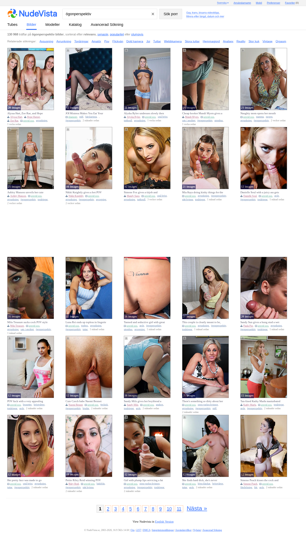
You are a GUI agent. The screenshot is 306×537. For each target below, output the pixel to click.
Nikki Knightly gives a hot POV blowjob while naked (84, 192)
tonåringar (43, 199)
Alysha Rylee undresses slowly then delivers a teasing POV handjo (144, 113)
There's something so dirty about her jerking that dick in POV (202, 401)
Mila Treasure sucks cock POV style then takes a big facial (27, 322)
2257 (138, 530)
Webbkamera (173, 41)
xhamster (72, 116)
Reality (240, 41)
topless (84, 325)
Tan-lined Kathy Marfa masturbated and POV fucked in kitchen (260, 401)
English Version (164, 521)
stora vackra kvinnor (208, 404)
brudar (86, 408)
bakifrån (101, 483)
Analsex (228, 41)
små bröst (162, 116)
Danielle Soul (250, 195)
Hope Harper (33, 116)
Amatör (96, 41)
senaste (102, 34)
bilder (31, 25)
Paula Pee (248, 325)
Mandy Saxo (133, 195)
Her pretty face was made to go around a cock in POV (24, 480)
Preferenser (273, 2)
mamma (260, 116)
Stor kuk (254, 41)
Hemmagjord (211, 41)
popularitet (117, 34)
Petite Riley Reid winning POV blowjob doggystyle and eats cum (84, 480)
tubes (12, 25)
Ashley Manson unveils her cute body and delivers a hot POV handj (27, 192)
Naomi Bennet (75, 404)
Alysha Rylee (133, 116)
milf (81, 116)
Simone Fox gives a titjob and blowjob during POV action (141, 192)
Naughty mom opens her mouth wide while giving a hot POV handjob (258, 113)
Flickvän (117, 41)
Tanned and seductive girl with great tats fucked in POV (144, 322)
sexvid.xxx (28, 120)
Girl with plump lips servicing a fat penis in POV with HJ (143, 480)
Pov (106, 41)
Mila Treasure (17, 325)
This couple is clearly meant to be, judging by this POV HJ (201, 322)
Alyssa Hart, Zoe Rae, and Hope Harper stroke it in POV (25, 113)
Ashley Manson (18, 195)
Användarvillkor (183, 530)
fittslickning (246, 487)
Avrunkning (63, 41)
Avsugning (46, 41)
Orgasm (281, 41)
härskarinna (91, 116)
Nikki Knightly (75, 195)
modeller (52, 25)
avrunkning (41, 120)
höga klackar (204, 483)
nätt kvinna (187, 199)
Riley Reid (73, 483)
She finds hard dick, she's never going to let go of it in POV (199, 480)
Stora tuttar (192, 41)
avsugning (101, 199)
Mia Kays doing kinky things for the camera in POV (202, 192)
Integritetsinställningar (163, 530)
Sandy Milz (132, 404)
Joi (148, 41)
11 (179, 508)
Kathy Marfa (249, 404)
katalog (75, 25)
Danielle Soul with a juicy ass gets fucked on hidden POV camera (259, 192)
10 (169, 508)
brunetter (27, 404)
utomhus (218, 120)
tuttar (85, 329)
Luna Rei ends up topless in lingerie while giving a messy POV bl (86, 322)
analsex (159, 404)
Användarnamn (242, 2)
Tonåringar (81, 41)
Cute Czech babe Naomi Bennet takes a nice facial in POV (84, 401)
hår (255, 487)
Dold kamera (134, 41)
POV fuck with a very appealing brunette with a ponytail (25, 401)
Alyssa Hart (16, 116)
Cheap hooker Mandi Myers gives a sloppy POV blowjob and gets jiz (202, 113)
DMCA (146, 530)
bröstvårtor (39, 404)
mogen (269, 116)
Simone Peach (250, 483)
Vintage (267, 41)
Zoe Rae (14, 120)
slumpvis (137, 34)
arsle (276, 195)
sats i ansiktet (188, 120)
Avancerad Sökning (107, 25)
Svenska (222, 2)
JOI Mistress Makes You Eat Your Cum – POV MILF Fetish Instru (84, 113)
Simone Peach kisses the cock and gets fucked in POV (259, 480)
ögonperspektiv (73, 120)
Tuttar (157, 41)
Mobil (259, 2)
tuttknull (128, 120)
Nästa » (197, 508)
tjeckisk (104, 404)
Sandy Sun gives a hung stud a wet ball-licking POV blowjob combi (259, 322)
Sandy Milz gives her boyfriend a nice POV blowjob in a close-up (142, 401)
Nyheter (197, 530)
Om (132, 530)
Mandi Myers (192, 116)
